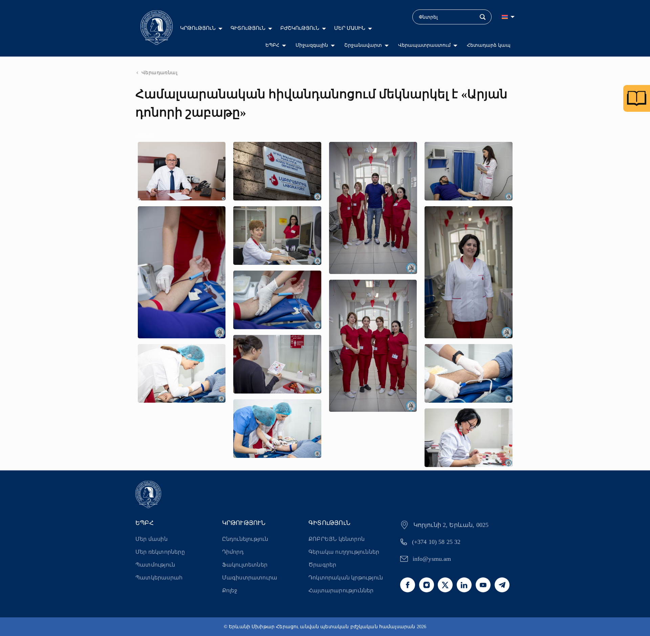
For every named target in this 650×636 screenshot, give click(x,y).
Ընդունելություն (245, 539)
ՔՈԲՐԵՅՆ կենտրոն (336, 539)
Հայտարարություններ (341, 590)
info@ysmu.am (432, 558)
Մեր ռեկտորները (160, 552)
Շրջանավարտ (363, 45)
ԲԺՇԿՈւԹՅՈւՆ (299, 28)
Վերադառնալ (159, 72)
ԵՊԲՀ (272, 45)
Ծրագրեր (322, 565)
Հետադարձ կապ (489, 45)
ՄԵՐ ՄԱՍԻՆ (349, 28)
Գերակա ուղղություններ (343, 552)
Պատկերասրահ (158, 577)
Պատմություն (155, 565)
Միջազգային (312, 45)
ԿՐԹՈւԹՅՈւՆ (198, 28)
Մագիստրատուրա (250, 577)
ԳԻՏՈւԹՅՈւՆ (248, 28)
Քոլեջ (230, 590)
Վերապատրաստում (424, 45)
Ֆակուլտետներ (244, 565)
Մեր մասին (151, 539)
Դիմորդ (233, 552)
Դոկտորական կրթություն (345, 577)
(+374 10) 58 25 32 (436, 541)
